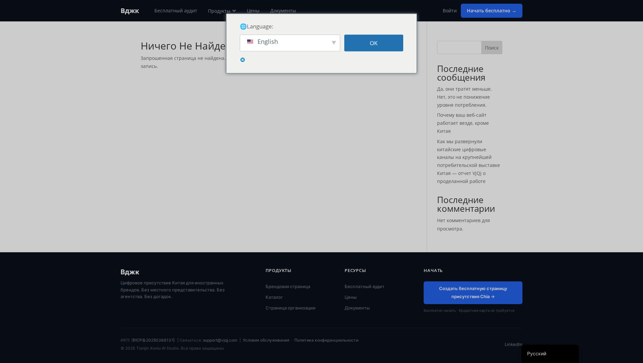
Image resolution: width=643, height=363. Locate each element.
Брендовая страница (288, 286)
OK (373, 43)
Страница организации (290, 307)
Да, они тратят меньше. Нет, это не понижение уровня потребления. (464, 97)
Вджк (130, 11)
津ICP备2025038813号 (153, 340)
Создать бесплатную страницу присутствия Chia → (473, 292)
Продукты (219, 11)
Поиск (492, 47)
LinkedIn (513, 344)
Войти (450, 10)
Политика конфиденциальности (326, 340)
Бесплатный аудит (175, 10)
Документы (283, 10)
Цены (253, 10)
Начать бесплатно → (491, 10)
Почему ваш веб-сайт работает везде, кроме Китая (463, 123)
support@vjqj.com (220, 340)
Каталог (274, 297)
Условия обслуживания (266, 340)
